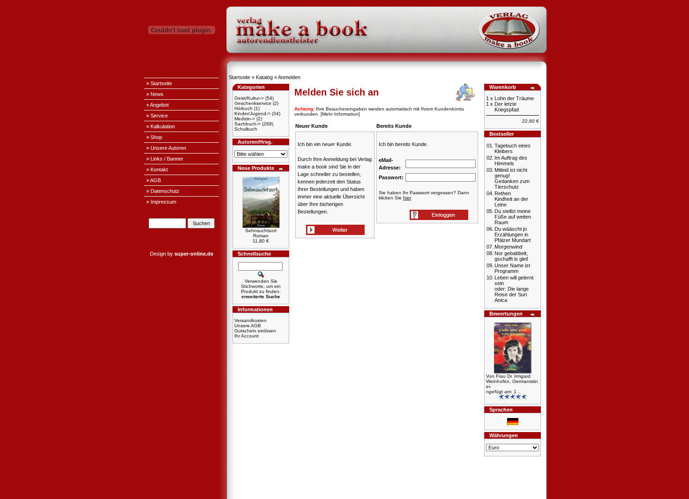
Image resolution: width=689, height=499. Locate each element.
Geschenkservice (252, 103)
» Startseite (159, 83)
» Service (157, 115)
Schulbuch (245, 129)
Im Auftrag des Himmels (510, 160)
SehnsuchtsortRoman (261, 233)
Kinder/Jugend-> (252, 113)
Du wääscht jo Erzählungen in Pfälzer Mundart (512, 234)
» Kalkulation (160, 126)
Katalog (264, 77)
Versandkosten (250, 320)
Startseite (239, 77)
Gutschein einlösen (255, 330)
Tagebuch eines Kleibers (512, 148)
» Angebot (157, 105)
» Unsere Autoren (166, 148)
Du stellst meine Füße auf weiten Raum (512, 216)
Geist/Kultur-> (249, 98)
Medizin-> (244, 118)
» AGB (153, 180)
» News (155, 94)
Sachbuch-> (247, 123)
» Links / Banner (164, 158)
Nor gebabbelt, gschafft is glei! (511, 256)
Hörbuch (243, 108)
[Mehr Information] (340, 114)
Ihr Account (246, 335)
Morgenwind (508, 247)
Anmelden (289, 77)
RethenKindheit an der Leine (511, 199)
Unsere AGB (247, 325)
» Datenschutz (163, 191)
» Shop (154, 137)
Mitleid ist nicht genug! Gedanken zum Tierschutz (512, 178)
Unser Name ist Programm (512, 268)
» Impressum (161, 202)
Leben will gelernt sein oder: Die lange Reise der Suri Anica (513, 289)
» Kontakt (157, 169)
